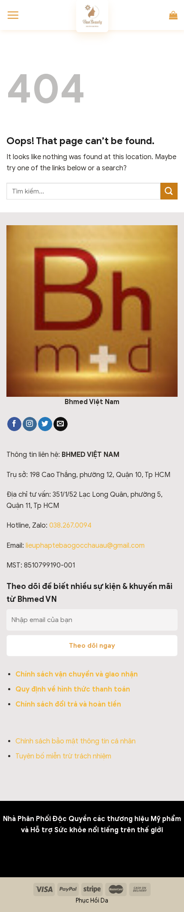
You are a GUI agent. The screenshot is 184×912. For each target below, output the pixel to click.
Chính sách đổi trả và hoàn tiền (68, 704)
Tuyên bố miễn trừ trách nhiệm (63, 756)
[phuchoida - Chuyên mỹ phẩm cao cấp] (92, 16)
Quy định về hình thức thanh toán (72, 689)
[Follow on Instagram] (30, 424)
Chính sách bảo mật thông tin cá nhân (75, 741)
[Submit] (169, 191)
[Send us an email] (60, 424)
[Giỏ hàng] (173, 15)
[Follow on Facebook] (14, 424)
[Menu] (12, 15)
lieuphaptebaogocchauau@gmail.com (85, 545)
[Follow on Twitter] (45, 424)
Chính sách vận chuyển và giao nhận (76, 674)
